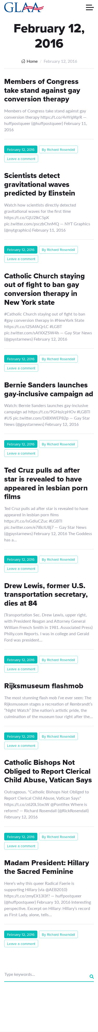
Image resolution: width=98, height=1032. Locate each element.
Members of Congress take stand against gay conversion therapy (42, 90)
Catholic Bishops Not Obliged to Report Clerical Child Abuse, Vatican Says (48, 771)
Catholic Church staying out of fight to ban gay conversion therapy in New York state (44, 289)
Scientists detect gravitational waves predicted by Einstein (39, 184)
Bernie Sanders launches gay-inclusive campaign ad (48, 389)
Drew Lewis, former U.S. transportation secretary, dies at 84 (46, 594)
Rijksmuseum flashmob (43, 685)
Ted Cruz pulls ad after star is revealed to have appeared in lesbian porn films (46, 483)
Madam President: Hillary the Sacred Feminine (46, 867)
